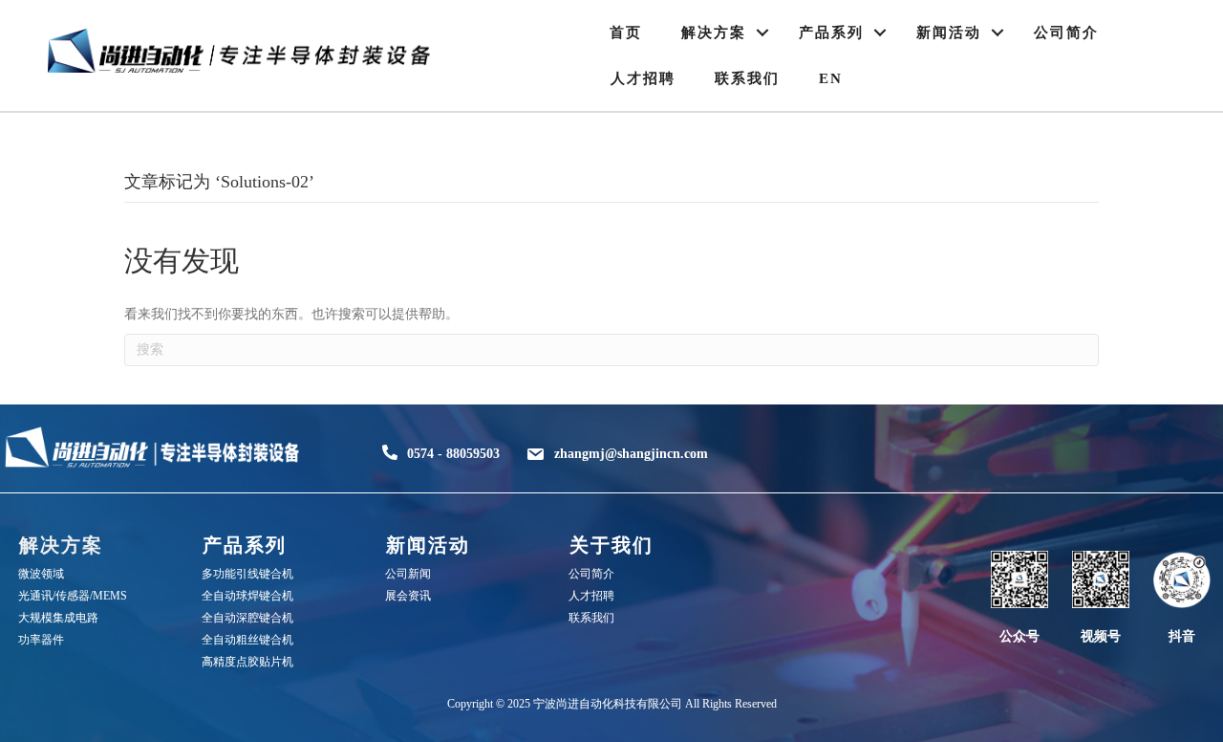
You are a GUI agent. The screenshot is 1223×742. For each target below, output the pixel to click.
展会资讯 (408, 595)
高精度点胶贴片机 (247, 661)
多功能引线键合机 (247, 573)
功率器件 (41, 639)
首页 (626, 32)
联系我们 (747, 78)
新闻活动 (948, 32)
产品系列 (831, 32)
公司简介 (1066, 32)
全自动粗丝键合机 (247, 639)
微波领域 (41, 573)
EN (831, 78)
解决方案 (713, 32)
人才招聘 (643, 78)
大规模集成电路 (58, 617)
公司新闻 (408, 573)
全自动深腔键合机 (247, 617)
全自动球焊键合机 (247, 595)
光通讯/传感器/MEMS (72, 595)
